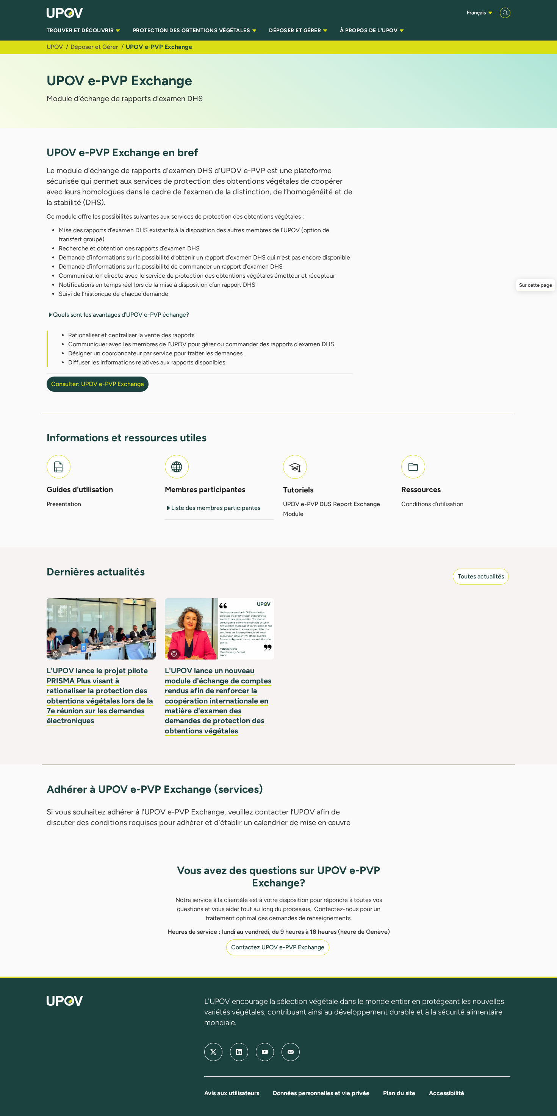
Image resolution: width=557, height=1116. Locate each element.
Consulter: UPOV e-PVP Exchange (97, 384)
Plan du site (399, 1093)
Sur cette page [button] (535, 285)
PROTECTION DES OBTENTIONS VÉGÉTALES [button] (192, 30)
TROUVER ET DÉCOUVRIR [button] (81, 30)
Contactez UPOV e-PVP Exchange (277, 947)
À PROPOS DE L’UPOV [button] (369, 30)
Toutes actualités (481, 576)
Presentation (64, 504)
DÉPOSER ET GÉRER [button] (295, 30)
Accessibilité (446, 1093)
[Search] (505, 13)
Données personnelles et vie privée (321, 1093)
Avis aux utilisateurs (231, 1093)
